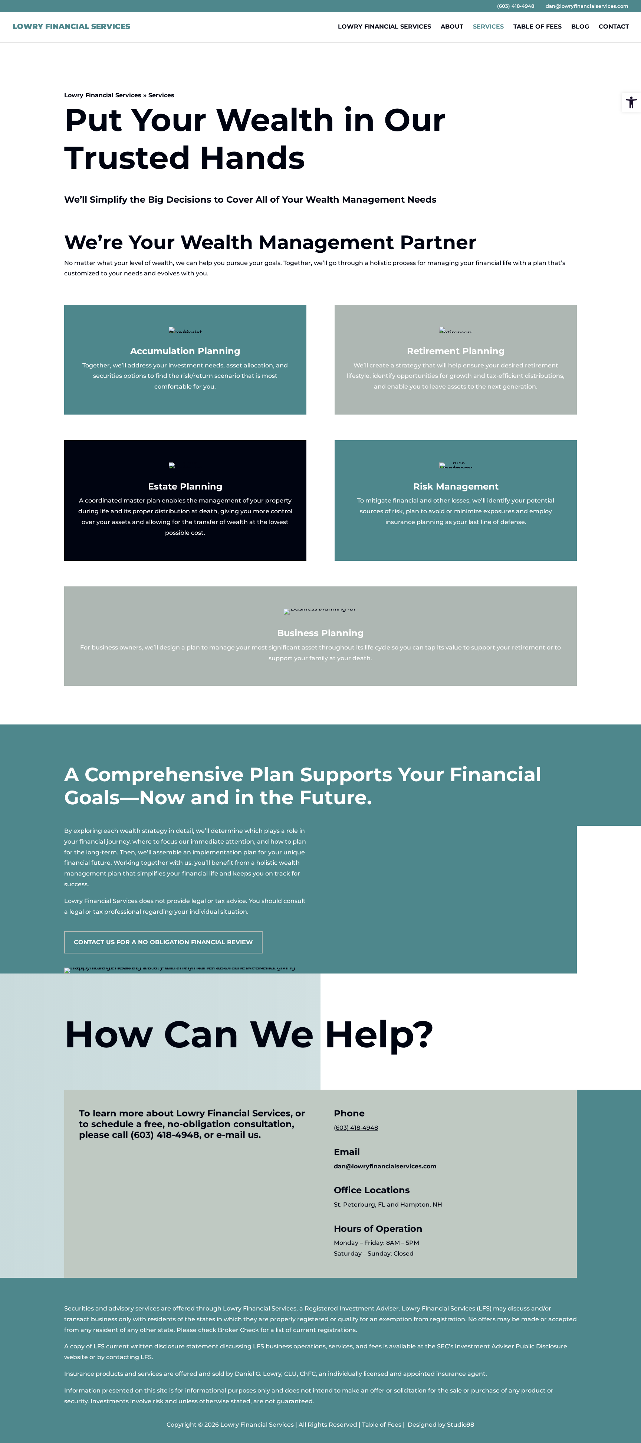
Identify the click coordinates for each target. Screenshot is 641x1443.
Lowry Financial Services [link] (384, 27)
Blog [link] (580, 27)
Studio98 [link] (460, 1424)
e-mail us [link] (237, 1134)
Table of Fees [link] (537, 27)
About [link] (452, 27)
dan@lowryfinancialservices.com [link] (385, 1166)
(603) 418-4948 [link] (165, 1134)
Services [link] (488, 27)
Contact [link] (614, 27)
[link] (631, 102)
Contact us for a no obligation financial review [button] (163, 942)
